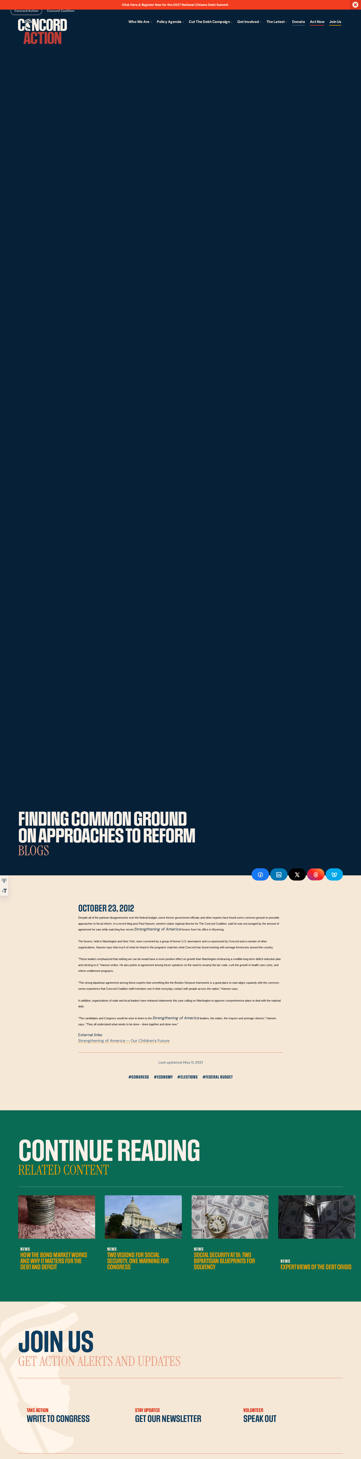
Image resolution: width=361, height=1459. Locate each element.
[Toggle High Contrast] (4, 880)
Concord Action (26, 11)
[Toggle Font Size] (4, 891)
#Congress (138, 1077)
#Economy (163, 1077)
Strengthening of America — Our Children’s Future (123, 1041)
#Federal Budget (217, 1077)
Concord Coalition (60, 11)
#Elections (187, 1077)
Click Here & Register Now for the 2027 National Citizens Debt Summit (175, 5)
